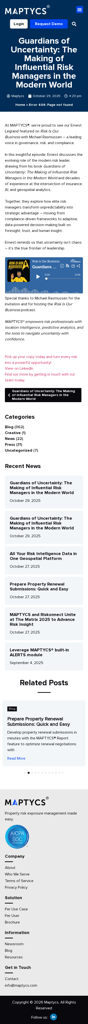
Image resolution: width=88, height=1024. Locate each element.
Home (20, 105)
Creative (13, 432)
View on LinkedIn (19, 368)
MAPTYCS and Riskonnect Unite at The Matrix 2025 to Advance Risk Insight (43, 619)
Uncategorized (18, 450)
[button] (79, 9)
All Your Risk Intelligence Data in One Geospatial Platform (43, 556)
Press (10, 444)
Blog (9, 427)
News (10, 438)
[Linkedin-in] (53, 1017)
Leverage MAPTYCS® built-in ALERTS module (39, 652)
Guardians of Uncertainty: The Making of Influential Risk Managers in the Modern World (43, 395)
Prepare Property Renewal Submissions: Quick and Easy (39, 586)
